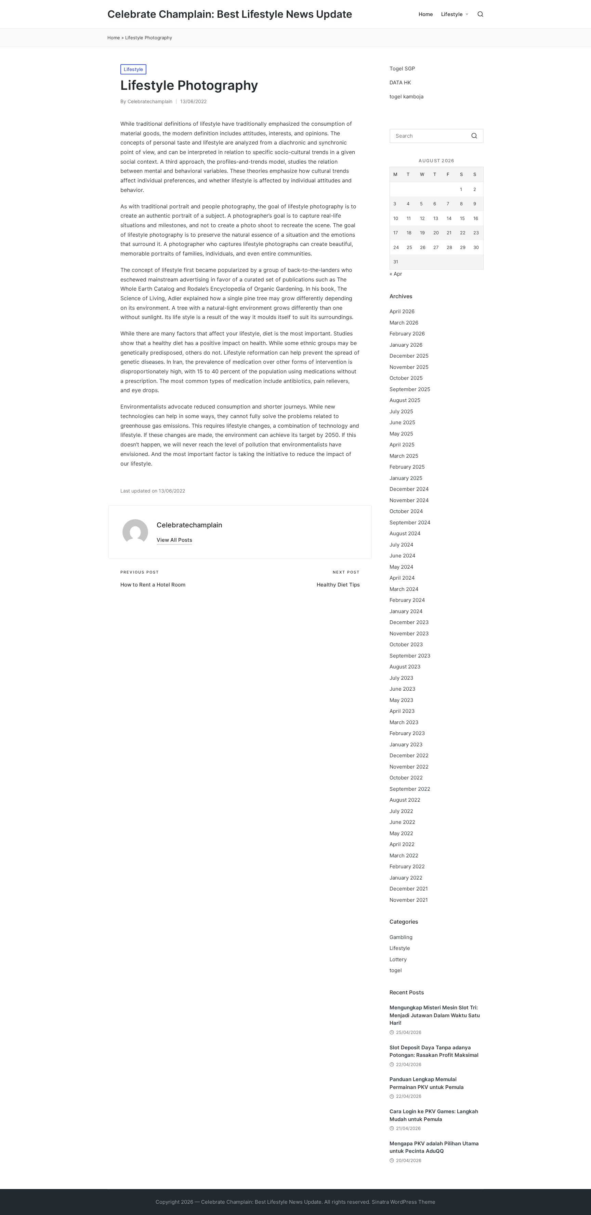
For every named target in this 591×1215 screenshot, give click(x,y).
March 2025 (404, 456)
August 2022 (405, 800)
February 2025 (407, 467)
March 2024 (404, 589)
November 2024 (409, 500)
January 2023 (406, 744)
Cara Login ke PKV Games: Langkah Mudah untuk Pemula (434, 1115)
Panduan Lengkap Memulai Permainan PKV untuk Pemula (427, 1083)
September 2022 (410, 789)
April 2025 (402, 444)
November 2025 (409, 367)
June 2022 (402, 822)
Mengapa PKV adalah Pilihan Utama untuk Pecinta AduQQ (434, 1147)
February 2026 (407, 333)
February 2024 (407, 600)
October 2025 (406, 378)
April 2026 (402, 311)
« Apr (396, 274)
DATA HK (400, 82)
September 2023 (410, 655)
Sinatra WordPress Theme (403, 1202)
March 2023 (404, 722)
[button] (174, 539)
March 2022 (404, 855)
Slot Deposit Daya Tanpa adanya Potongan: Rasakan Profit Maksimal (434, 1051)
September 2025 (410, 389)
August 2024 (405, 533)
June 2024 (403, 555)
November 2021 (409, 900)
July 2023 (401, 678)
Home (113, 37)
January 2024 (406, 611)
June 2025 (402, 422)
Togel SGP (402, 68)
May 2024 (401, 567)
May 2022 (401, 833)
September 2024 (410, 522)
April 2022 (402, 844)
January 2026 (406, 345)
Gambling (401, 937)
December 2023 (409, 622)
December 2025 (409, 356)
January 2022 (406, 877)
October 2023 (406, 644)
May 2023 (401, 700)
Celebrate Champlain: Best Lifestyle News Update (229, 14)
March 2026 (404, 322)
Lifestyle (133, 69)
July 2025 (401, 411)
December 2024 (409, 489)
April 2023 (402, 711)
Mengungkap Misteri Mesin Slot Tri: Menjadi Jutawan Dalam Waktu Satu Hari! (435, 1015)
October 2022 (406, 777)
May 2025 (401, 433)
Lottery (398, 959)
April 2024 (402, 578)
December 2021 (409, 888)
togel (396, 970)
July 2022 (401, 811)
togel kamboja (406, 96)
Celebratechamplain (189, 525)
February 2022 (407, 866)
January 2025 (406, 478)
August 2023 (405, 666)
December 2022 (409, 755)
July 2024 (401, 544)
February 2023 (407, 733)
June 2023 (403, 689)
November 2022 (409, 766)
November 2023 (409, 633)
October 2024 (406, 511)
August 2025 (405, 400)
